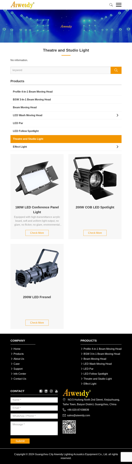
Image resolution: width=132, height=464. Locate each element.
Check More (37, 233)
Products (17, 353)
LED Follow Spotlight (26, 131)
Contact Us (18, 378)
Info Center (18, 373)
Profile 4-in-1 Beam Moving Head (33, 91)
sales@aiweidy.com (78, 415)
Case (15, 363)
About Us (17, 358)
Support (16, 368)
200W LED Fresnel (37, 297)
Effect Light (20, 146)
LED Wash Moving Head (27, 115)
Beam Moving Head (25, 107)
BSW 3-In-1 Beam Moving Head (32, 99)
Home (15, 349)
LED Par (18, 123)
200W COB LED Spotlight (95, 207)
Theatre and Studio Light (28, 139)
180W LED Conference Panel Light (37, 209)
